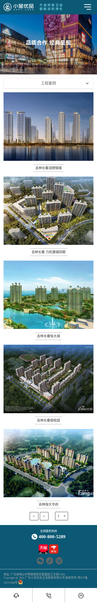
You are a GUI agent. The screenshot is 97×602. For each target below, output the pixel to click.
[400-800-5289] (48, 595)
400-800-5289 (52, 536)
